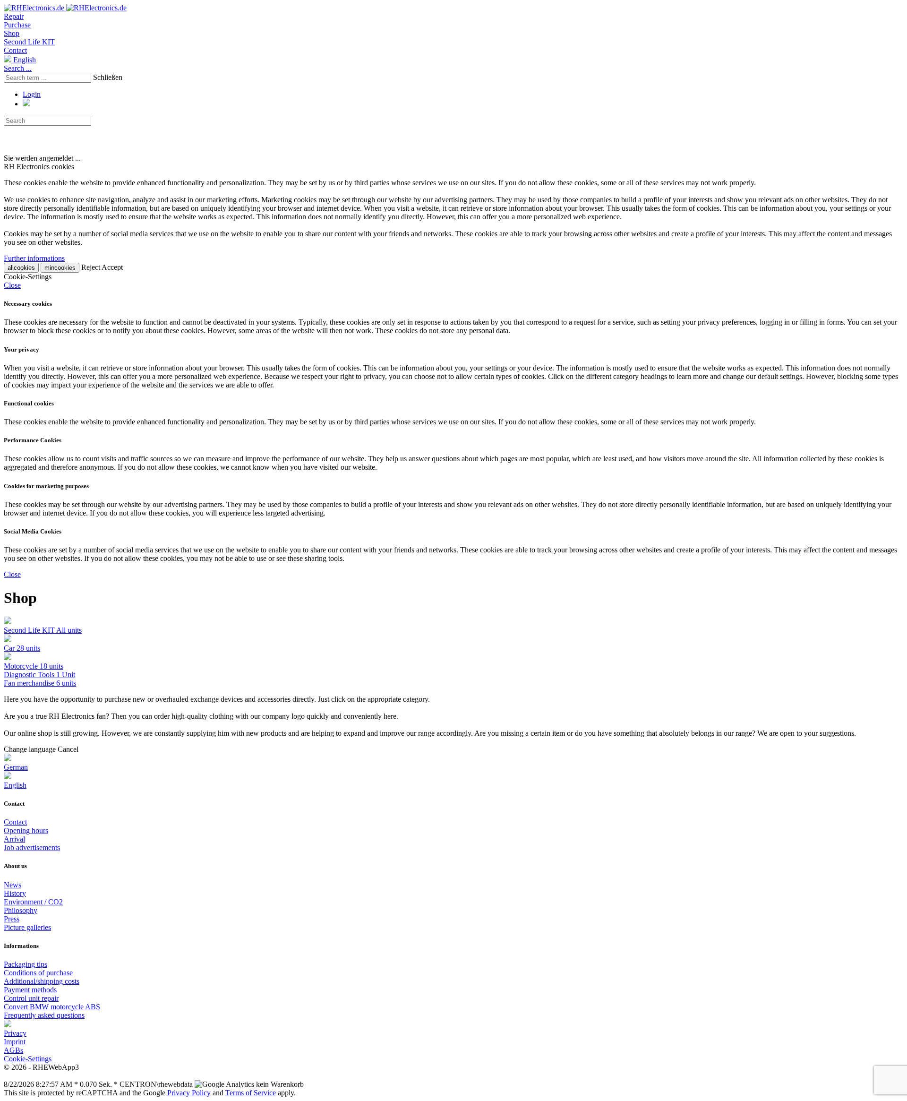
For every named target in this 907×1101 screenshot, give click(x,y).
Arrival (14, 839)
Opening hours (26, 830)
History (15, 893)
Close (12, 285)
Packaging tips (25, 964)
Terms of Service (250, 1093)
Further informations (34, 258)
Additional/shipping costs (41, 981)
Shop (11, 33)
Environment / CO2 (33, 902)
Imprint (15, 1042)
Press (11, 919)
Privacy (15, 1033)
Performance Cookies (32, 440)
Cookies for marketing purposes (46, 486)
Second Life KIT (29, 42)
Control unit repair (31, 998)
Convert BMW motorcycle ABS (52, 1007)
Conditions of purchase (38, 973)
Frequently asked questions (44, 1015)
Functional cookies (29, 403)
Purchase (17, 25)
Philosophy (20, 910)
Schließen (107, 77)
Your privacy (21, 349)
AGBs (13, 1050)
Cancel (68, 749)
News (12, 885)
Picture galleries (27, 927)
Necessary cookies (28, 303)
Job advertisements (32, 847)
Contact (15, 50)
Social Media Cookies (32, 531)
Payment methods (30, 990)
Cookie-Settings (27, 1059)
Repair (14, 16)
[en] (7, 1025)
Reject (90, 267)
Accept (112, 267)
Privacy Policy (189, 1093)
